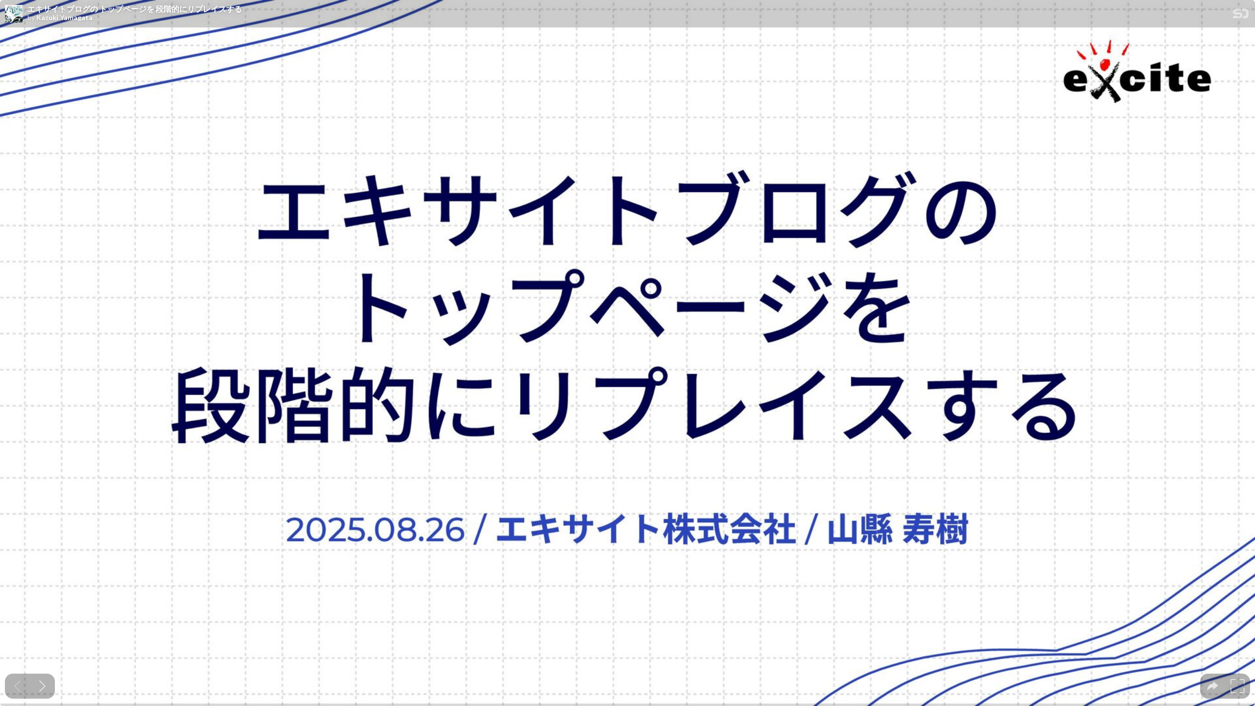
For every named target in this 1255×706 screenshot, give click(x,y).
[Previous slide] (17, 686)
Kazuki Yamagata (64, 17)
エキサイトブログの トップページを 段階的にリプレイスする (134, 9)
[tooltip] (1213, 686)
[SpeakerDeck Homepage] (1241, 15)
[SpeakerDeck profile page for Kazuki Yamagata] (14, 14)
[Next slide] (42, 686)
